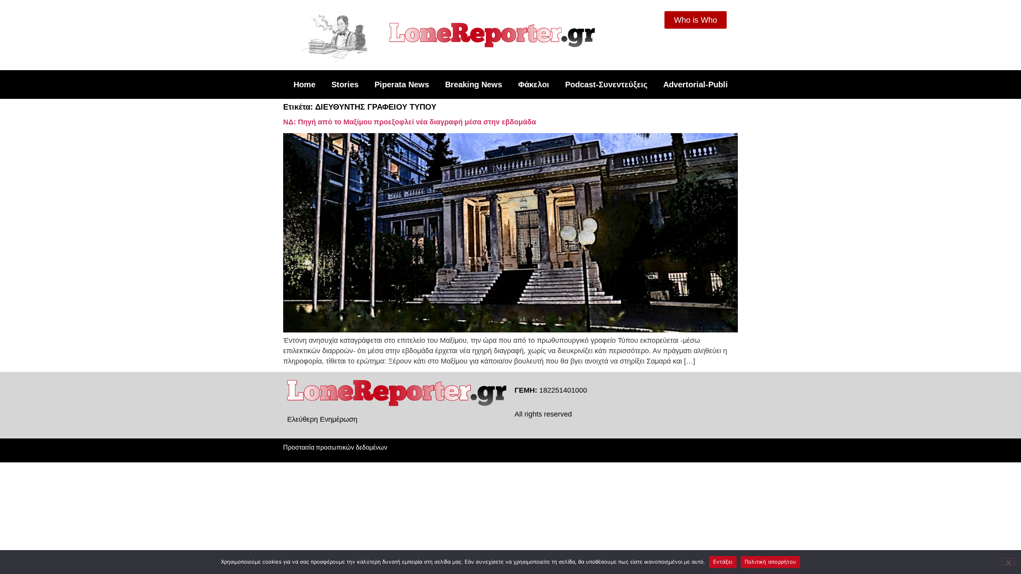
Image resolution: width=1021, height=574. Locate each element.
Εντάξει (723, 561)
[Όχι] (1008, 561)
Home (304, 84)
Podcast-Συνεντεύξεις (606, 84)
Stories (345, 84)
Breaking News (473, 84)
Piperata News (401, 84)
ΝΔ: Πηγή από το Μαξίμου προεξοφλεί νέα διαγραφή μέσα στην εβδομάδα (409, 122)
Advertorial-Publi (695, 84)
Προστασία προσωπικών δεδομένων (335, 447)
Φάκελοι (533, 84)
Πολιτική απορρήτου (770, 561)
